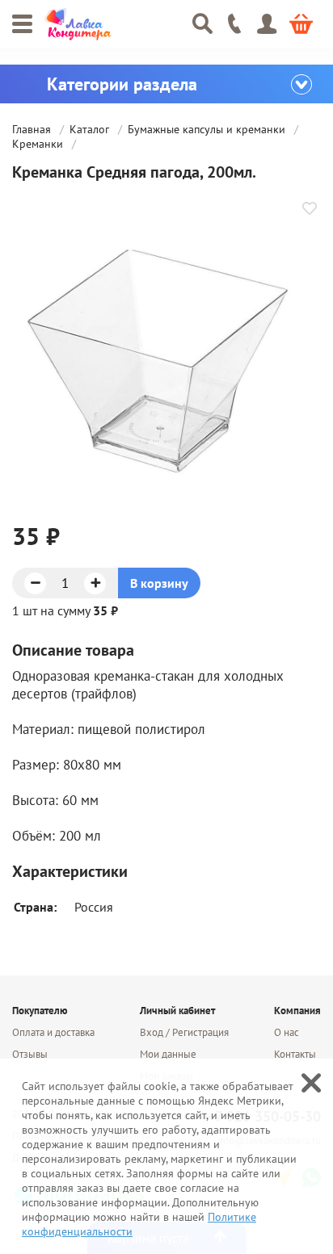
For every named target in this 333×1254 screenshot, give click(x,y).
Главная (33, 129)
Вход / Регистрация (184, 1032)
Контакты (295, 1054)
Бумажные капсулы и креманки (208, 129)
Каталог (91, 129)
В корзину (159, 583)
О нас (286, 1032)
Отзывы (30, 1054)
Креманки (39, 143)
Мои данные (168, 1054)
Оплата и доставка (53, 1032)
